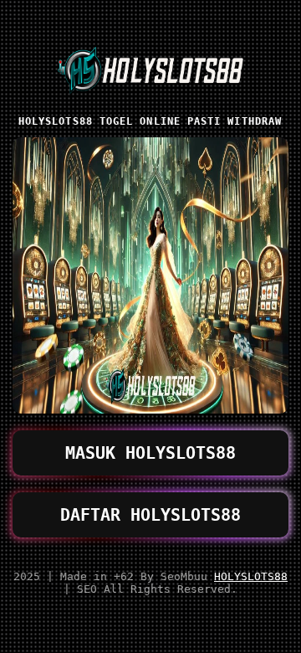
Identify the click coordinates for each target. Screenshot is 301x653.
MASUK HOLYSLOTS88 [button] (150, 453)
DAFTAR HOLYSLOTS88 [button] (150, 515)
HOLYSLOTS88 (251, 576)
